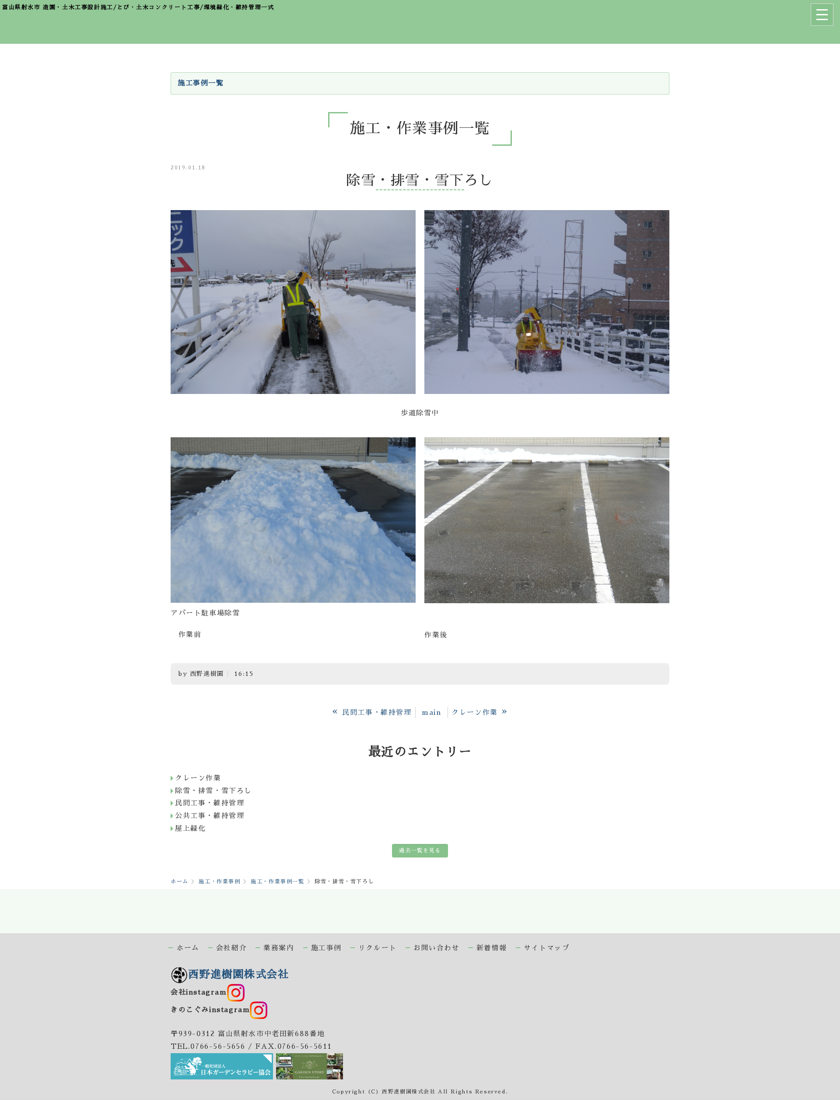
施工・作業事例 (219, 881)
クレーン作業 (198, 778)
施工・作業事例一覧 (277, 881)
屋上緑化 (190, 828)
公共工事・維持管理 (209, 815)
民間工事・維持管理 (209, 803)
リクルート (377, 948)
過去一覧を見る (420, 850)
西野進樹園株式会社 (238, 974)
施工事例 (326, 948)
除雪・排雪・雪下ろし (213, 790)
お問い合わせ (436, 948)
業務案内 (278, 948)
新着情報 (491, 948)
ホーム (180, 881)
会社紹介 (231, 948)
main (431, 712)
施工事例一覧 (201, 83)
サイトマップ (547, 948)
